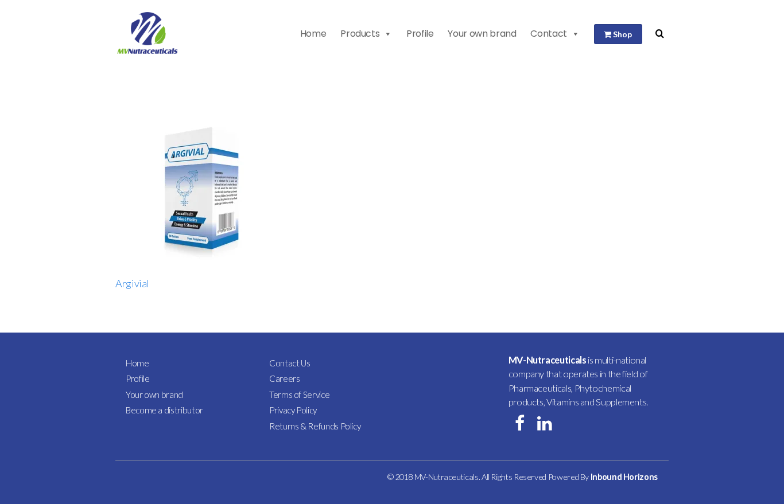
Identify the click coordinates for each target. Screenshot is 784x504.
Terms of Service (299, 394)
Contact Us (289, 363)
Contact (548, 33)
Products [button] (359, 33)
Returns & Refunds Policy (314, 426)
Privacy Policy (293, 410)
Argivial (132, 283)
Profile (419, 33)
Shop (621, 34)
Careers (284, 378)
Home (313, 33)
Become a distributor (164, 410)
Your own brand (482, 33)
